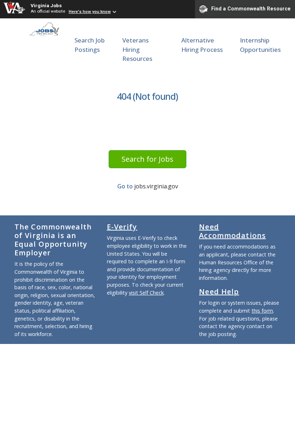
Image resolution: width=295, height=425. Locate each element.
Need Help (219, 291)
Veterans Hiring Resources (137, 49)
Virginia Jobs (46, 5)
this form (262, 310)
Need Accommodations (232, 231)
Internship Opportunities (260, 45)
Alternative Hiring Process (202, 45)
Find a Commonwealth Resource (251, 9)
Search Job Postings (89, 45)
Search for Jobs (147, 159)
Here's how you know (90, 11)
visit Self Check (146, 292)
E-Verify (122, 227)
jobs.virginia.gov (156, 186)
